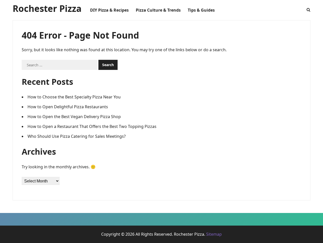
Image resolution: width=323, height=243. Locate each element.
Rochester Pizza (47, 8)
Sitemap (214, 234)
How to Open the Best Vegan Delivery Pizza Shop (74, 116)
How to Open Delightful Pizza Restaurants (68, 107)
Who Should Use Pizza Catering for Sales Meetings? (77, 136)
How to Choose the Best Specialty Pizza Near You (74, 97)
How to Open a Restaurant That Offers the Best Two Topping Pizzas (92, 126)
